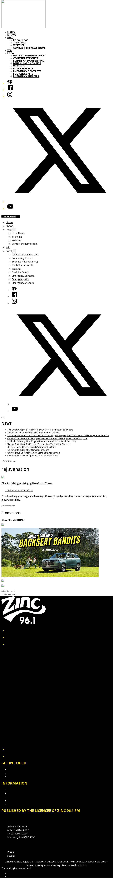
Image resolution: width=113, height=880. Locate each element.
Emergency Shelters (26, 76)
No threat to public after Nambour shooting (28, 449)
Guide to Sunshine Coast (29, 55)
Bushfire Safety (23, 68)
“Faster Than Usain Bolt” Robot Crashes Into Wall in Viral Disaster (38, 444)
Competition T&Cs (17, 793)
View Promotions (12, 520)
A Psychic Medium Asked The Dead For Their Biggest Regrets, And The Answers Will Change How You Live (58, 435)
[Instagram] (9, 96)
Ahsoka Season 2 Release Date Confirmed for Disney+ (33, 432)
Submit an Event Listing (28, 60)
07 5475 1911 (23, 852)
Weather (18, 45)
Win (9, 50)
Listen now (8, 216)
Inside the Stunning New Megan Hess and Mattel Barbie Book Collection (41, 441)
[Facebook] (10, 89)
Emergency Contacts (27, 71)
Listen (11, 32)
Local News (20, 40)
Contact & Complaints (19, 769)
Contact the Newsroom (29, 48)
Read (10, 37)
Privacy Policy (14, 789)
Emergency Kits (23, 73)
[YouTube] (10, 208)
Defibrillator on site (27, 63)
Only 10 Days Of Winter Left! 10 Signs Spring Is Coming (33, 452)
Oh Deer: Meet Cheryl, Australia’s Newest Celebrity (31, 447)
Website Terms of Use (19, 800)
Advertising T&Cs (16, 796)
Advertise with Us (16, 773)
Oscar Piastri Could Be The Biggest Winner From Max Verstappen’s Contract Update (47, 438)
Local (11, 53)
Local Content (15, 804)
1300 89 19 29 (22, 855)
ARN (9, 873)
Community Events (25, 58)
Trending (19, 42)
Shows (11, 35)
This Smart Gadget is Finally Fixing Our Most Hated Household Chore (40, 429)
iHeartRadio (13, 876)
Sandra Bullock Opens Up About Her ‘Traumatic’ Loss (32, 455)
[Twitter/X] (59, 201)
